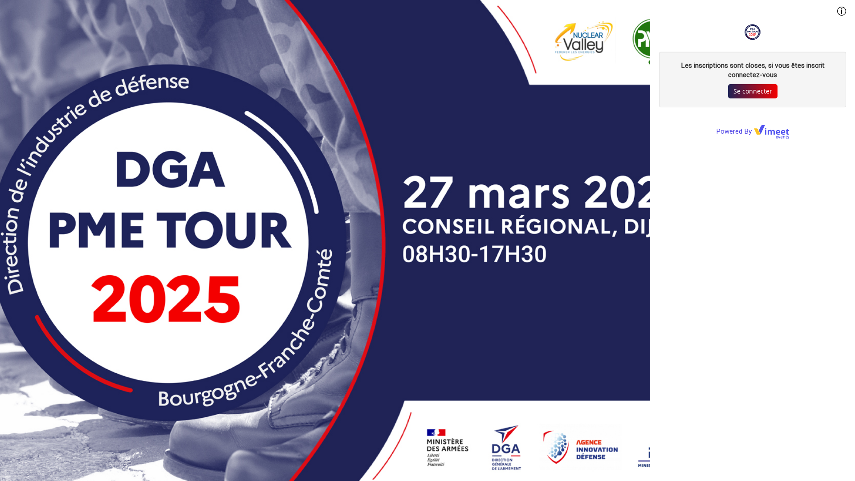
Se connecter (752, 91)
